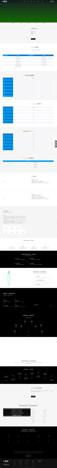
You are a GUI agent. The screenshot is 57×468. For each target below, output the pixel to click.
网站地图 (33, 467)
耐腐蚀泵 (21, 463)
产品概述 (20, 23)
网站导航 (35, 467)
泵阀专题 (38, 1)
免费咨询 (33, 396)
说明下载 (36, 23)
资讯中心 (33, 462)
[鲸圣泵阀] (4, 1)
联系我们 (33, 464)
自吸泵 (31, 1)
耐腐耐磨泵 (21, 464)
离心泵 (24, 1)
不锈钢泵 (21, 462)
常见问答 (33, 463)
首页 (21, 1)
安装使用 (28, 23)
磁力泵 (27, 1)
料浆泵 (14, 464)
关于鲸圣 (42, 1)
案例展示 (44, 23)
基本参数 (13, 23)
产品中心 (34, 1)
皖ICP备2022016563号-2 (30, 467)
